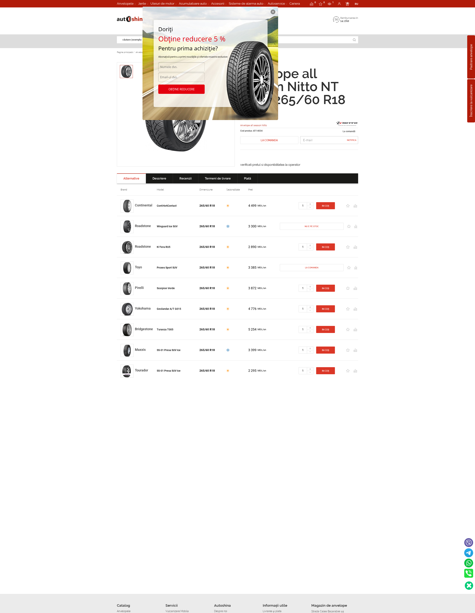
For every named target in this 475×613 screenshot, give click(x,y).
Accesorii (217, 3)
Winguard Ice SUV (167, 226)
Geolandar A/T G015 (169, 308)
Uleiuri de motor (162, 3)
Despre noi (220, 611)
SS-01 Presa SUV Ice (169, 350)
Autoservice (276, 3)
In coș (325, 206)
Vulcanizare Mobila (177, 611)
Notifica (351, 140)
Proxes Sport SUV (167, 267)
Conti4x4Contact (167, 205)
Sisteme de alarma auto (246, 3)
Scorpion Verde (166, 288)
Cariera (294, 3)
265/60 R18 (207, 205)
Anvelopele (125, 3)
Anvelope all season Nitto (253, 125)
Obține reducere (181, 89)
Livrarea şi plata (272, 611)
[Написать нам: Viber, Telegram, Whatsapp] (469, 585)
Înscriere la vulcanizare (471, 101)
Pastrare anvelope (471, 57)
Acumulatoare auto (193, 3)
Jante (142, 3)
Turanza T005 (165, 329)
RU (356, 3)
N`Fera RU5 (163, 246)
